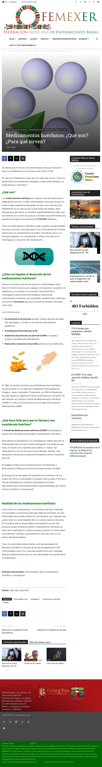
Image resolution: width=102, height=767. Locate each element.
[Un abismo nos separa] (34, 654)
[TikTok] (89, 2)
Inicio (4, 51)
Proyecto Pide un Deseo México (83, 159)
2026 (4, 660)
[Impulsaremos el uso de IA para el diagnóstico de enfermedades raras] (85, 271)
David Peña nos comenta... (79, 417)
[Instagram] (85, 2)
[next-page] (7, 671)
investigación (18, 575)
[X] (94, 2)
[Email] (16, 158)
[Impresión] (23, 158)
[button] (97, 39)
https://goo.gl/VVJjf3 (19, 590)
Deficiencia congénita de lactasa (51, 630)
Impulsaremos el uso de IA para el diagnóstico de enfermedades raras (82, 279)
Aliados (33, 39)
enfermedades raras (34, 572)
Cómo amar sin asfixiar (55, 663)
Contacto (44, 39)
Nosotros (22, 39)
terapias (6, 602)
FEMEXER (40, 762)
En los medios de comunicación (19, 51)
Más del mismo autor (40, 642)
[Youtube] (98, 2)
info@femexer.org (22, 715)
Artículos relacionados (14, 642)
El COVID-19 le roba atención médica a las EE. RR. (84, 377)
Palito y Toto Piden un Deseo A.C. (22, 45)
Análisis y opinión (30, 660)
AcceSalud (83, 39)
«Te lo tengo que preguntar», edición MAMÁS (81, 331)
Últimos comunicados (82, 226)
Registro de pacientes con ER (64, 39)
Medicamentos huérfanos (53, 130)
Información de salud (35, 130)
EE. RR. (11, 39)
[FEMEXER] (51, 20)
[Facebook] (76, 2)
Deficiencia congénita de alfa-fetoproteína (15, 631)
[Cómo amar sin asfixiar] (56, 654)
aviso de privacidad (22, 743)
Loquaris (75, 322)
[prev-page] (3, 671)
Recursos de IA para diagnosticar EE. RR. (79, 251)
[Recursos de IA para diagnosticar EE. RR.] (11, 654)
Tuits (64, 130)
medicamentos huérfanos (51, 599)
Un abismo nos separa (32, 663)
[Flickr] (81, 2)
